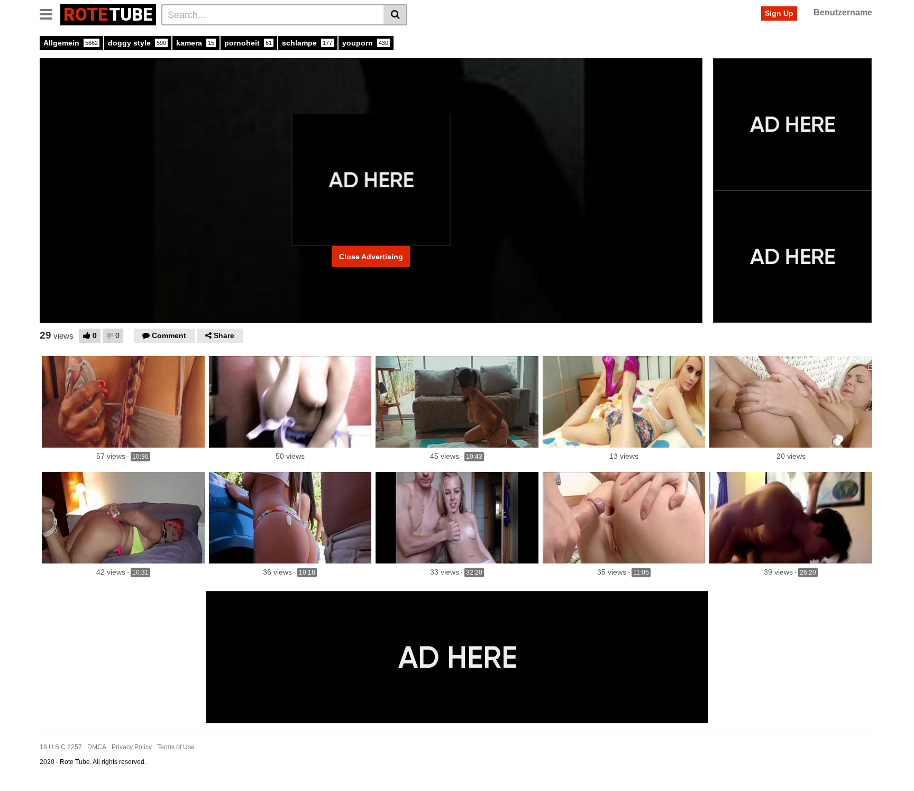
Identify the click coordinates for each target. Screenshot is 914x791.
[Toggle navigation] (50, 13)
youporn (365, 43)
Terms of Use (176, 747)
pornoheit (248, 43)
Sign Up (779, 13)
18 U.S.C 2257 (61, 747)
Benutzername (843, 12)
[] (395, 14)
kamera (195, 43)
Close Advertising (371, 256)
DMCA (96, 747)
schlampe (307, 43)
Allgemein (70, 43)
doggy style (137, 43)
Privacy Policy (132, 747)
